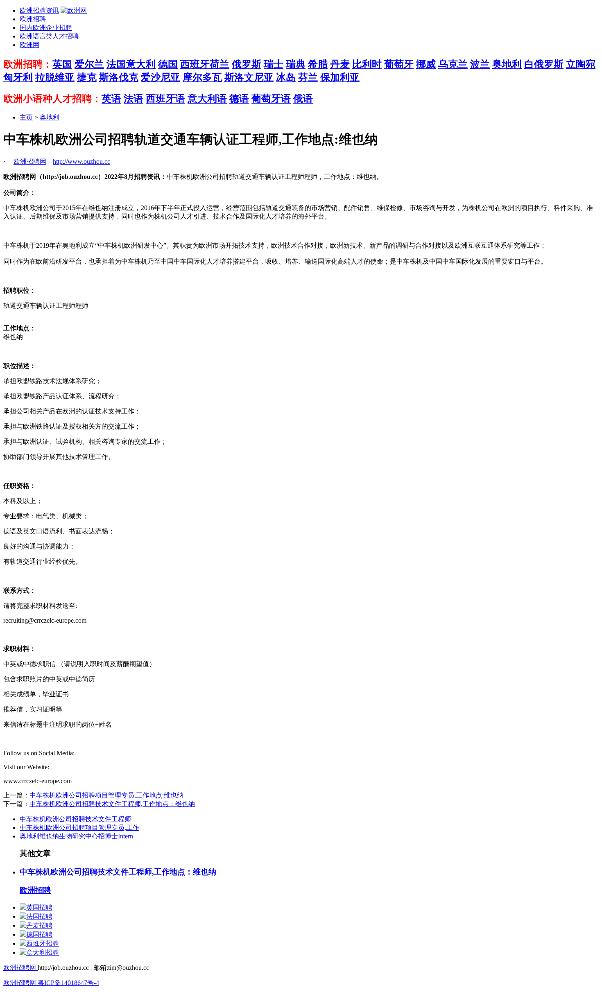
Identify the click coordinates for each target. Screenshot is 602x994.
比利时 (367, 64)
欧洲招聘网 (30, 161)
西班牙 (195, 64)
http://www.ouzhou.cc (81, 161)
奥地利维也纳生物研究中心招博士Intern (76, 836)
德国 (168, 64)
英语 (111, 98)
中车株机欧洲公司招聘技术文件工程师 (75, 819)
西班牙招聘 (42, 943)
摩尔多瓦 (202, 77)
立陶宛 (580, 64)
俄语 (303, 98)
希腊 (318, 64)
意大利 (141, 64)
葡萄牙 (399, 64)
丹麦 (340, 64)
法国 (116, 64)
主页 (26, 117)
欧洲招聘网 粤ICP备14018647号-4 (51, 982)
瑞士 (273, 64)
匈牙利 (18, 77)
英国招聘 (39, 907)
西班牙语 (165, 98)
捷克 (87, 77)
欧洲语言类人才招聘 (49, 36)
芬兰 (308, 77)
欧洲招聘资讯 (39, 10)
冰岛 (286, 77)
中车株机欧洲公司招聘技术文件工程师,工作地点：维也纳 (112, 803)
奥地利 (507, 64)
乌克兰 (453, 64)
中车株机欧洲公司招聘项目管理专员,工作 (79, 827)
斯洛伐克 (118, 77)
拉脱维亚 (55, 77)
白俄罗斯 (544, 64)
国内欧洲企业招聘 (46, 27)
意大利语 (207, 98)
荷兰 (219, 64)
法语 (133, 98)
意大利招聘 (42, 952)
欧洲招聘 (33, 19)
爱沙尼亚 (160, 77)
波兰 (480, 64)
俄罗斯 (246, 64)
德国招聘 (39, 934)
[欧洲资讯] (74, 10)
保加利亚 (340, 77)
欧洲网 (29, 44)
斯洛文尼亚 (249, 77)
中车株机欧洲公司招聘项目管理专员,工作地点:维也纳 (106, 795)
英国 (62, 64)
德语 (239, 98)
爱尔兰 (89, 64)
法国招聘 (39, 916)
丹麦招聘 (39, 925)
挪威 (426, 64)
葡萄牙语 (271, 98)
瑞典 (296, 64)
